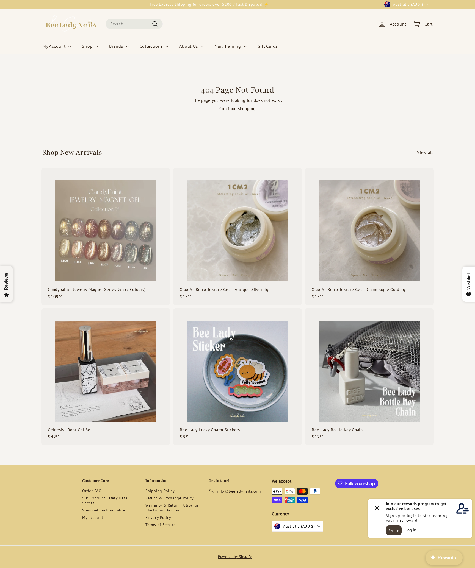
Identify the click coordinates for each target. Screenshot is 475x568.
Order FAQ (92, 490)
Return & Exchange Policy (169, 498)
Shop (88, 46)
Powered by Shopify (235, 556)
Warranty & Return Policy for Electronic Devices (172, 508)
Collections (152, 46)
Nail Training (228, 46)
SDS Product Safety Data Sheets (104, 500)
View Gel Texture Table (103, 510)
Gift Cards (268, 46)
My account (92, 517)
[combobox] (134, 24)
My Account (54, 46)
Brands (117, 46)
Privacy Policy (158, 517)
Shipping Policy (160, 490)
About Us (189, 46)
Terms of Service (160, 524)
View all (425, 152)
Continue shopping (237, 108)
